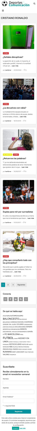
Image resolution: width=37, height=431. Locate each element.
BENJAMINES (6, 322)
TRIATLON (30, 352)
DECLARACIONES (20, 327)
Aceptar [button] (15, 428)
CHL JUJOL (12, 324)
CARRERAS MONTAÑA (17, 322)
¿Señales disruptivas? (13, 57)
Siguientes (21, 285)
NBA (10, 347)
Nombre (6, 379)
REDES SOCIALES (23, 349)
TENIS (26, 352)
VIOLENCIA (13, 354)
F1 (3, 334)
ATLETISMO (6, 316)
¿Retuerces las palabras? (14, 158)
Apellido (6, 388)
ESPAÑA (30, 331)
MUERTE (31, 344)
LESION (11, 342)
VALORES (6, 354)
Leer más (15, 66)
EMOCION (14, 331)
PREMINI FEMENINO (23, 347)
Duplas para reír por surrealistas (18, 212)
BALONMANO (23, 319)
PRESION (6, 349)
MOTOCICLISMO (15, 344)
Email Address (8, 397)
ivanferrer (8, 70)
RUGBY (30, 349)
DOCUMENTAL (7, 331)
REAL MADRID (13, 349)
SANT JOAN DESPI (18, 352)
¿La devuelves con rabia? (14, 108)
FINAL (21, 334)
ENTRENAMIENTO (22, 331)
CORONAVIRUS (28, 324)
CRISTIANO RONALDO (9, 327)
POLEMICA (15, 347)
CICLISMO (20, 324)
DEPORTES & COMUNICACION (11, 329)
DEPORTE (29, 327)
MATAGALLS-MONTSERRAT (20, 342)
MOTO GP (25, 344)
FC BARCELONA (12, 334)
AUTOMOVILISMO (16, 316)
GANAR (16, 338)
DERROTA (23, 329)
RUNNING (7, 352)
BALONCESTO (7, 154)
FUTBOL (6, 53)
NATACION (6, 347)
